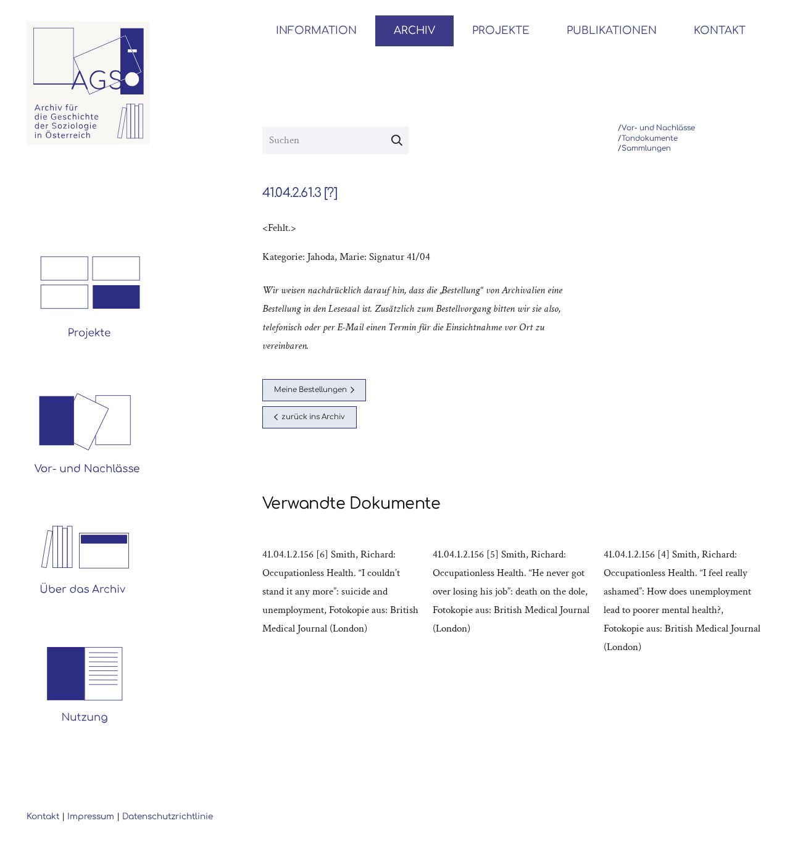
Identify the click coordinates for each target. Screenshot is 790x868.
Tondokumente (650, 139)
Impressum (90, 816)
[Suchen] (396, 141)
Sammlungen (646, 148)
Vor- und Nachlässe (658, 128)
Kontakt (43, 816)
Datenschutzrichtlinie (167, 816)
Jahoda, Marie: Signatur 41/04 (368, 257)
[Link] (88, 83)
